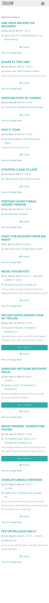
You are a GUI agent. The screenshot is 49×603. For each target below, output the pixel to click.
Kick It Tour (10, 130)
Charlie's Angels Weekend (21, 480)
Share (26, 47)
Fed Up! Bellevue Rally (18, 531)
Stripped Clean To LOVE (19, 169)
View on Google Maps (11, 52)
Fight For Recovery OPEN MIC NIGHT (23, 237)
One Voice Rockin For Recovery (18, 24)
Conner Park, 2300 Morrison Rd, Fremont (23, 107)
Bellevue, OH (10, 540)
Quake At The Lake (15, 62)
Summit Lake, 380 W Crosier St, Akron (21, 71)
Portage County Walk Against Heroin (18, 203)
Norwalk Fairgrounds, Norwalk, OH (20, 284)
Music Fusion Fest (15, 271)
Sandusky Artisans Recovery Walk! (24, 370)
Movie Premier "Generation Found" (23, 427)
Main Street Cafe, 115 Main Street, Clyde (23, 248)
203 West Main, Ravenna (15, 214)
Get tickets (24, 347)
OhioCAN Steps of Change (21, 98)
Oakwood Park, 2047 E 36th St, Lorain (22, 178)
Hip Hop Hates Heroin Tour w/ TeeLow (22, 316)
